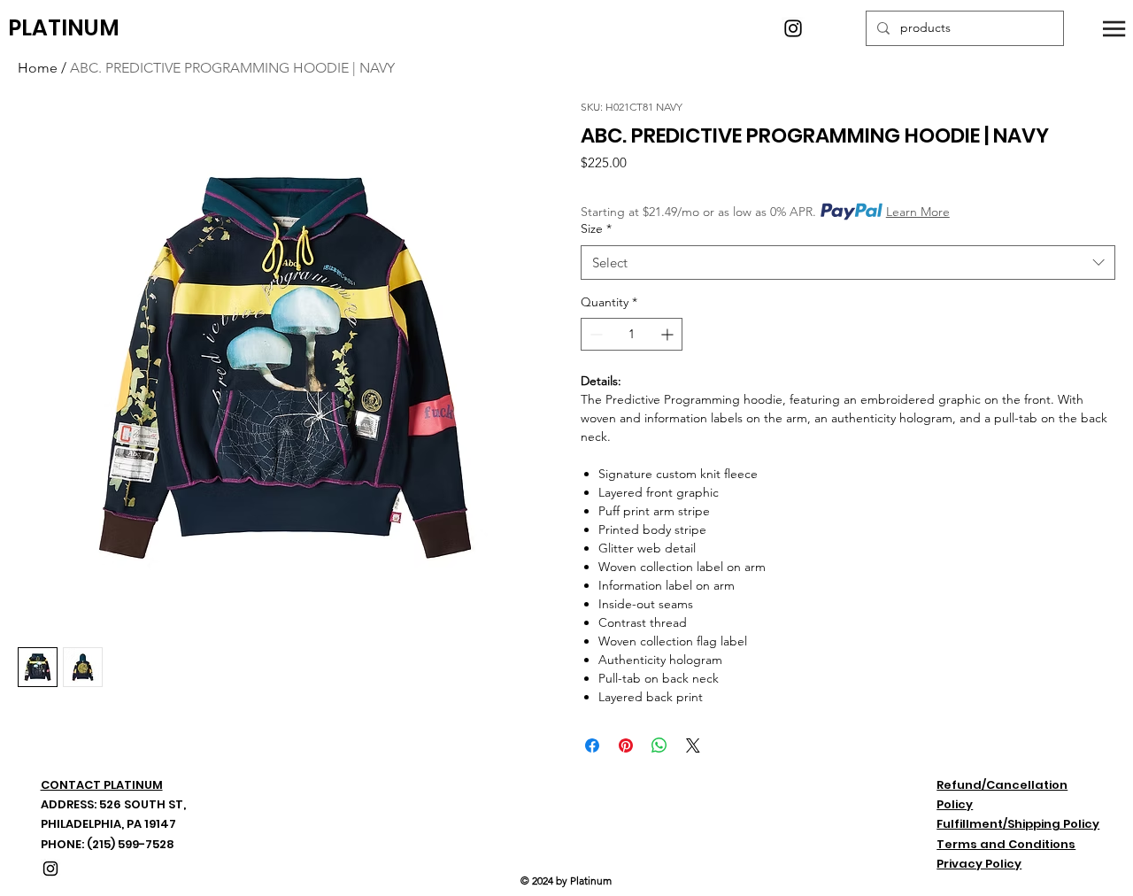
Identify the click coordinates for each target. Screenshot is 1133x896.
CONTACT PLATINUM (102, 784)
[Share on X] (693, 745)
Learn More (918, 212)
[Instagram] (793, 28)
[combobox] (848, 262)
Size (596, 228)
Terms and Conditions (1005, 844)
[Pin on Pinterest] (625, 745)
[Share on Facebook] (592, 745)
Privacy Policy (978, 863)
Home (38, 67)
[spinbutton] (631, 334)
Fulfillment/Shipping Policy (1017, 823)
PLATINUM (63, 27)
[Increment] (669, 334)
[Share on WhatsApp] (659, 745)
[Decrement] (594, 334)
